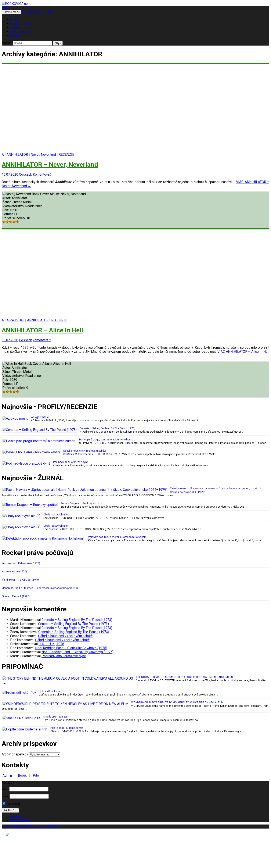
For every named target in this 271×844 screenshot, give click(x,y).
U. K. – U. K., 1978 (51, 644)
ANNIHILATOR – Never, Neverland (50, 164)
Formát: (8, 214)
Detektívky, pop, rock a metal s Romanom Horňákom (116, 537)
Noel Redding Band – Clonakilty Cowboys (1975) (71, 648)
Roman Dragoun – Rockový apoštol (81, 503)
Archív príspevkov (15, 754)
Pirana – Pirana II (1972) (16, 596)
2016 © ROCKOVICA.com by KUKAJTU (30, 827)
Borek (22, 775)
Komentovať (42, 174)
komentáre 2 (42, 340)
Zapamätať (13, 803)
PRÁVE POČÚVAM (20, 32)
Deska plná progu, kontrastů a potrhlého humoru (107, 439)
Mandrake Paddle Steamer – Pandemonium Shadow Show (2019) (40, 588)
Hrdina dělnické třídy (51, 691)
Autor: (7, 198)
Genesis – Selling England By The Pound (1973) (107, 428)
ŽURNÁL (15, 27)
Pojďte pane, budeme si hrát (66, 727)
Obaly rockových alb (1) (57, 525)
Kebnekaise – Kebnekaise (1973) (21, 563)
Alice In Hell (15, 320)
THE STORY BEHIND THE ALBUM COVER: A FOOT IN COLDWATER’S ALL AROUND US (184, 677)
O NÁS (14, 19)
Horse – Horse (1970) (14, 571)
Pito (36, 775)
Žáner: (7, 202)
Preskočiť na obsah (36, 12)
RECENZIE (66, 155)
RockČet (15, 36)
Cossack (25, 174)
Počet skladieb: (14, 218)
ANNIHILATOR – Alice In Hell (42, 330)
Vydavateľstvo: (13, 206)
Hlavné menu (11, 12)
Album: (55, 194)
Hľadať (7, 8)
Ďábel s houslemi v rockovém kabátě (84, 450)
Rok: (6, 210)
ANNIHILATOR (17, 155)
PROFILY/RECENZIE (21, 23)
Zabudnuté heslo (20, 820)
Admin (7, 775)
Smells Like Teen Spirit (56, 716)
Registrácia (17, 817)
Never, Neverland (43, 155)
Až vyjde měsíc (40, 417)
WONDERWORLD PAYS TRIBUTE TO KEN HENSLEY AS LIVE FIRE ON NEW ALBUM (177, 702)
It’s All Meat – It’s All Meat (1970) (21, 579)
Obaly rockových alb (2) (57, 514)
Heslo (5, 796)
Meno (5, 789)
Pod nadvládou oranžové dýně (70, 462)
